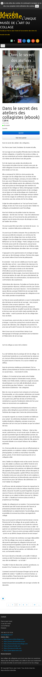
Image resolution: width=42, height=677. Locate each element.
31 (34, 605)
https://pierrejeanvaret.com (13, 650)
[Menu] (3, 45)
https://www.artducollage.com (14, 639)
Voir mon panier (21, 138)
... (30, 605)
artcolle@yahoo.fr (7, 634)
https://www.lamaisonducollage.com (16, 643)
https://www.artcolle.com (12, 646)
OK (37, 6)
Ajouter (21, 133)
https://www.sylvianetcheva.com (14, 641)
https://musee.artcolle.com (12, 648)
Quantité (4, 128)
